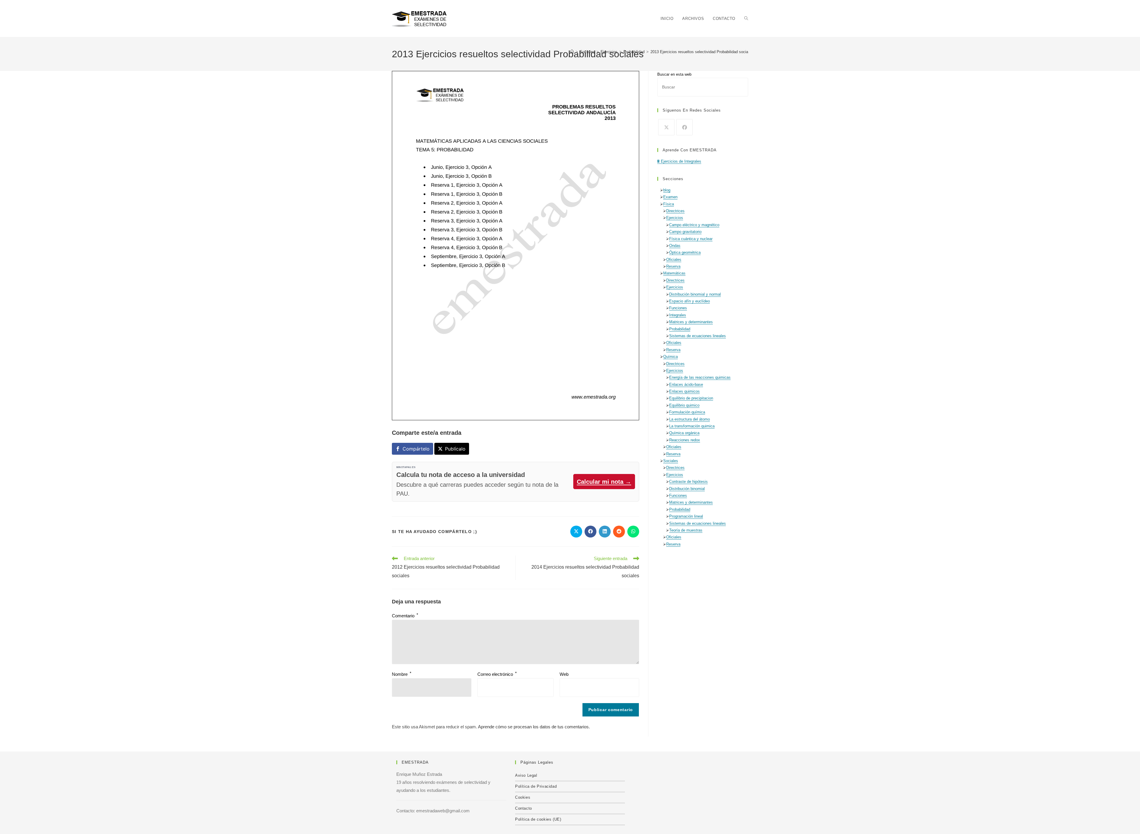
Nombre (401, 674)
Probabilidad (679, 329)
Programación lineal (686, 516)
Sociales (670, 461)
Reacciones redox (684, 440)
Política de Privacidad (536, 786)
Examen (670, 197)
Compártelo (416, 449)
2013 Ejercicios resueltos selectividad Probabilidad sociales (701, 52)
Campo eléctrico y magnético (694, 225)
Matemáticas (674, 273)
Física (668, 204)
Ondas (674, 245)
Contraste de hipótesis (688, 481)
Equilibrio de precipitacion (691, 398)
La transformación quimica (692, 426)
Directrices (675, 211)
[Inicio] (572, 52)
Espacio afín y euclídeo (689, 301)
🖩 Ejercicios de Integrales (679, 161)
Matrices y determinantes (691, 322)
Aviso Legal (526, 775)
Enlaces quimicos (684, 391)
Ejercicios (674, 217)
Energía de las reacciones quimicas (700, 377)
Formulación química (687, 412)
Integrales (677, 315)
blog (666, 190)
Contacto (523, 808)
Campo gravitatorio (685, 231)
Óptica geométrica (685, 252)
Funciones (678, 308)
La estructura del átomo (689, 419)
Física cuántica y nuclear (690, 239)
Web (564, 674)
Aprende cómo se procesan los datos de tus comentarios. (534, 726)
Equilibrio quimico (684, 405)
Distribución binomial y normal (695, 294)
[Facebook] (684, 127)
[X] (666, 127)
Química (670, 356)
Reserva (673, 266)
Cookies (522, 797)
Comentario (405, 615)
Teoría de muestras (685, 530)
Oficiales (673, 259)
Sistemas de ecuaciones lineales (697, 336)
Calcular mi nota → (604, 481)
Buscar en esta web (674, 74)
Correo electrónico (497, 674)
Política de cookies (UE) (538, 819)
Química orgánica (684, 433)
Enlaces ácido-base (686, 384)
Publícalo (455, 449)
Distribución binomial (687, 488)
